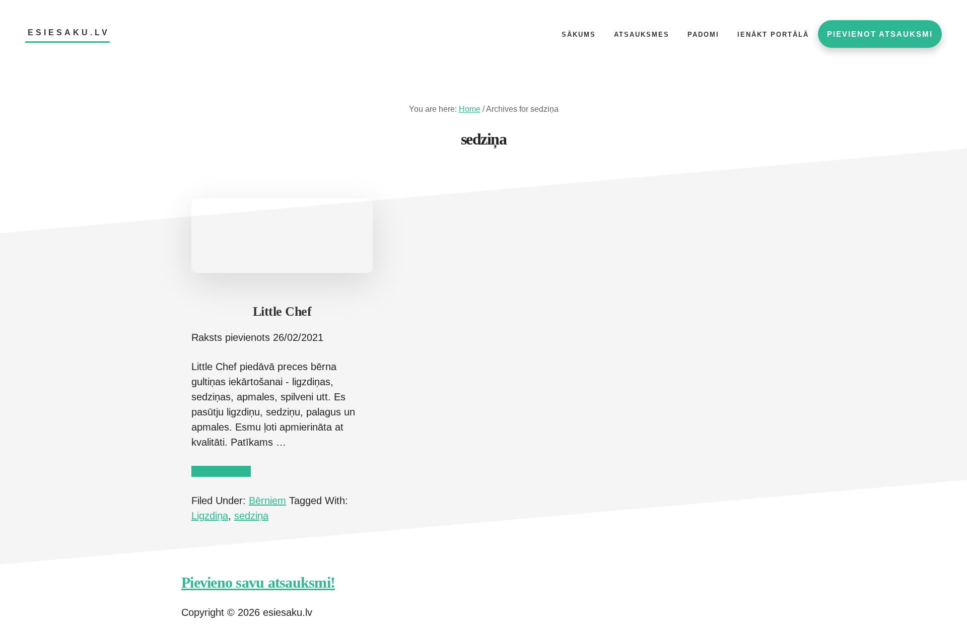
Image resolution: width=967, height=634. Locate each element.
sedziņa (251, 515)
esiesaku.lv (69, 32)
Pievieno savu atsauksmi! (258, 582)
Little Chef (282, 311)
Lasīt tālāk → (221, 471)
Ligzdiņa (209, 515)
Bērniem (267, 500)
